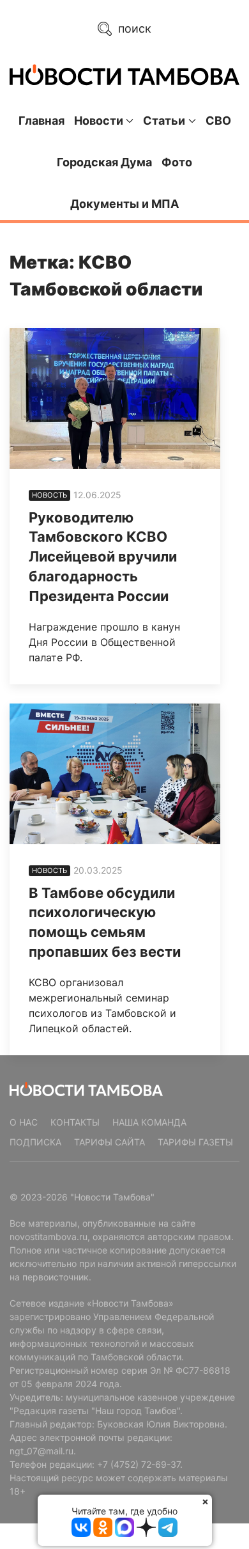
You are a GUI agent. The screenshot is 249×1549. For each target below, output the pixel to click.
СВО (218, 120)
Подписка (35, 1141)
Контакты (75, 1122)
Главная (41, 120)
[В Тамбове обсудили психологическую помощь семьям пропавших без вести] (115, 774)
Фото (177, 162)
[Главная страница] (124, 75)
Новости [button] (98, 120)
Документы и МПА (124, 203)
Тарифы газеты (195, 1141)
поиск (133, 28)
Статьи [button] (164, 120)
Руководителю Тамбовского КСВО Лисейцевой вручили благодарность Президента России (103, 556)
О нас (24, 1122)
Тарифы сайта (109, 1141)
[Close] (205, 1501)
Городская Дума (104, 162)
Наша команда (149, 1122)
